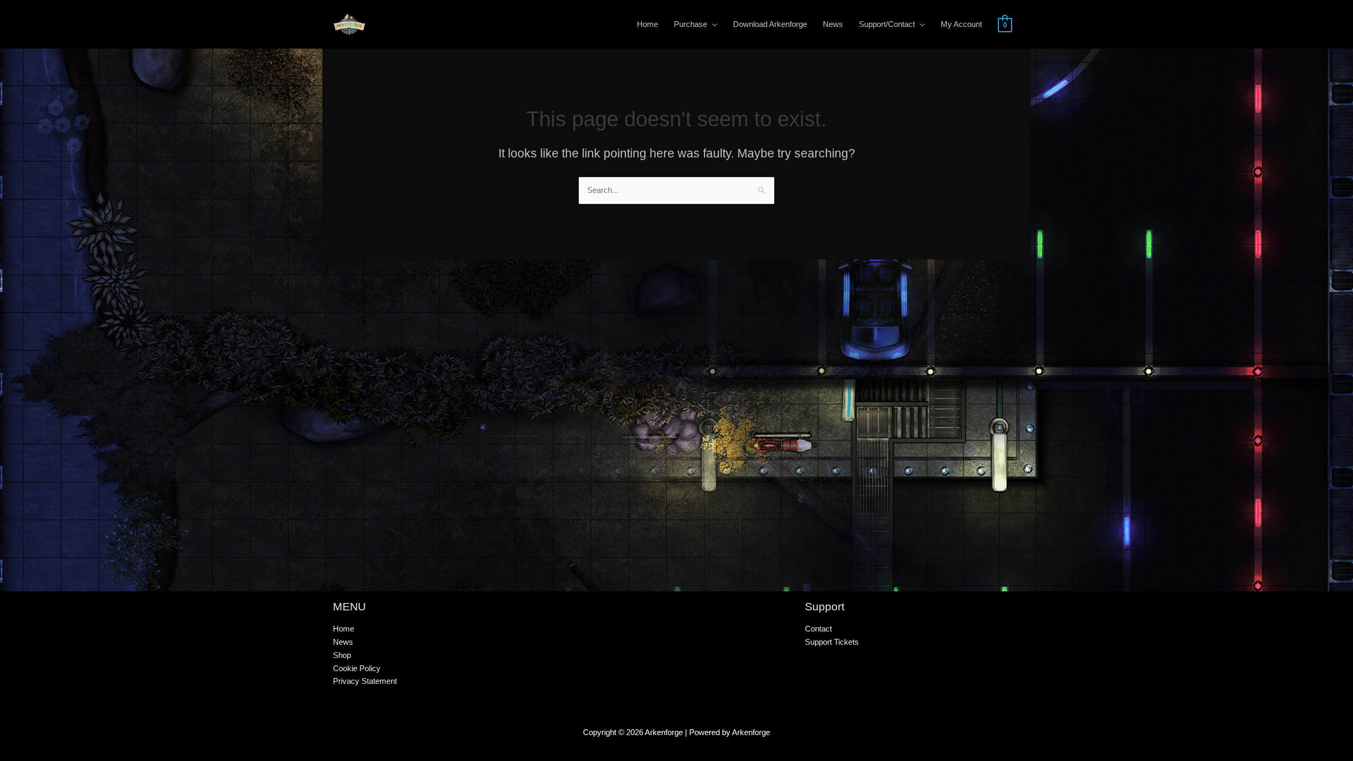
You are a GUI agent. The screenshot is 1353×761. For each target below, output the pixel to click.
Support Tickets (832, 641)
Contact (818, 628)
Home (343, 628)
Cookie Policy (357, 668)
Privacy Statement (365, 680)
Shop (342, 655)
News (343, 641)
